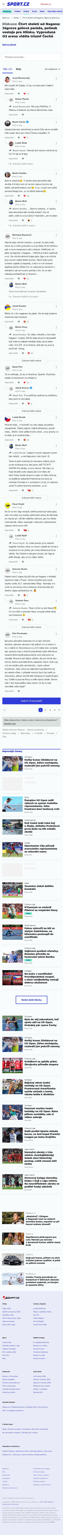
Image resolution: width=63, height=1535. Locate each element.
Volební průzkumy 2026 (11, 1312)
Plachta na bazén (14, 1429)
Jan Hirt (36, 1315)
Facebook (6, 1475)
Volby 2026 (6, 1308)
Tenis (34, 11)
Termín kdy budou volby (11, 1318)
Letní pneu (48, 1451)
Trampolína (26, 1429)
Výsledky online (54, 11)
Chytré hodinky (27, 1455)
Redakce (5, 1469)
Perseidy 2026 (31, 1407)
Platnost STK (38, 1392)
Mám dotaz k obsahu (41, 1475)
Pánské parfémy (40, 1455)
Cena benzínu (42, 1407)
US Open (28, 757)
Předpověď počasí (18, 1407)
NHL (4, 1358)
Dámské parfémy (36, 1451)
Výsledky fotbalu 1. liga (10, 1346)
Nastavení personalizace (42, 1485)
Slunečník (35, 1429)
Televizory (16, 1455)
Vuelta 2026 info (39, 1308)
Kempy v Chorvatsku (10, 1376)
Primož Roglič (38, 1321)
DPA (45, 1502)
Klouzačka (44, 1429)
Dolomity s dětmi (8, 1392)
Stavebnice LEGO (22, 1451)
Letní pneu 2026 (39, 1376)
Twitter (5, 1481)
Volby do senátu (8, 1321)
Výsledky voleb (8, 1315)
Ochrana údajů (39, 1472)
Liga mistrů (29, 1149)
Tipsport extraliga (9, 1349)
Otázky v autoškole (40, 1389)
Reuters (50, 1502)
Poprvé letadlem (8, 1379)
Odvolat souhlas (39, 1481)
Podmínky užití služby (41, 1469)
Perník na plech (39, 1358)
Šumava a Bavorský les (11, 1383)
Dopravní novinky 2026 (42, 1383)
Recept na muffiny (40, 1346)
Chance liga (6, 1342)
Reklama (5, 1485)
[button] (12, 763)
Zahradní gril (26, 1433)
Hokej (26, 11)
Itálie (26, 883)
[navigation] (3, 4)
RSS (3, 1472)
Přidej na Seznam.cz (9, 1488)
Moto (42, 11)
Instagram (6, 1478)
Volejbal (27, 971)
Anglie (27, 843)
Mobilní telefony (8, 1451)
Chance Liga (29, 904)
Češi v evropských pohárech (12, 1411)
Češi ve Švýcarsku (9, 1386)
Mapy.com (6, 1407)
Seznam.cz (46, 4)
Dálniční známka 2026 (41, 1379)
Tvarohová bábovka (40, 1352)
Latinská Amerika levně (11, 1389)
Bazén (4, 1429)
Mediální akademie (40, 1478)
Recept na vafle (39, 1355)
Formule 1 (6, 1355)
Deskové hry (7, 1455)
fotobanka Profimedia (10, 1504)
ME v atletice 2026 (9, 1352)
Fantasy (7, 11)
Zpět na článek (9, 44)
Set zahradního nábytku (11, 1433)
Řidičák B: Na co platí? (41, 1386)
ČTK (41, 1502)
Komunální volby (8, 1325)
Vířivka (34, 1433)
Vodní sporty (30, 820)
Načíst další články (31, 1000)
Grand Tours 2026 (39, 1325)
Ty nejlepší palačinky (41, 1342)
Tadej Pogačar (38, 1318)
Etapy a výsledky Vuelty (42, 1312)
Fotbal (18, 11)
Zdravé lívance (38, 1349)
